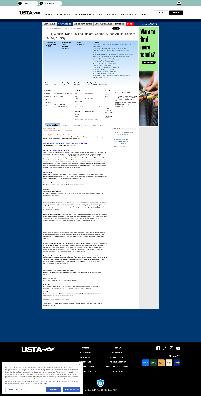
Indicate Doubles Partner (121, 134)
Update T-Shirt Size (119, 146)
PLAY (47, 14)
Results (102, 125)
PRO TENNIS (127, 14)
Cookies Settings (15, 389)
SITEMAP (117, 347)
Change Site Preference (121, 141)
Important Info (52, 125)
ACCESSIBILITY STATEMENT (117, 366)
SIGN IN (176, 12)
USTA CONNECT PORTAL (85, 366)
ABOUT (110, 14)
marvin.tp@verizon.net (91, 119)
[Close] (79, 364)
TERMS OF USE (85, 362)
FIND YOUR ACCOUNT (117, 362)
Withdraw (116, 136)
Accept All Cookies (72, 389)
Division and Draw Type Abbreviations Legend (56, 299)
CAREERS (85, 347)
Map (67, 107)
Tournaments (59, 28)
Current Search (67, 28)
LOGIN (129, 24)
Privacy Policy (43, 383)
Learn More (148, 62)
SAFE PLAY (62, 14)
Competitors (76, 125)
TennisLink (52, 28)
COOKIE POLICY (117, 371)
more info (73, 145)
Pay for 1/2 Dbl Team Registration (123, 132)
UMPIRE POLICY (117, 352)
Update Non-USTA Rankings (122, 143)
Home (47, 28)
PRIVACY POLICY (117, 357)
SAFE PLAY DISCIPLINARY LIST (85, 371)
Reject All (53, 389)
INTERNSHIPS (85, 352)
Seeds (86, 125)
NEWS (144, 14)
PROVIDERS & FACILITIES (87, 14)
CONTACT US (85, 357)
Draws (94, 125)
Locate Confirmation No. (121, 139)
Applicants (66, 125)
